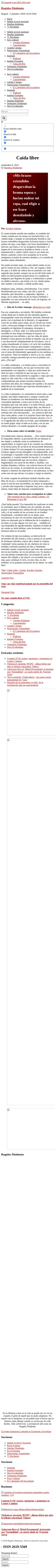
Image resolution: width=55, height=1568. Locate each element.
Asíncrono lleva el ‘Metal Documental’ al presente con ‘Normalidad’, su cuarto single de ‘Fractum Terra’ (30, 672)
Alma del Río (19, 642)
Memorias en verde (41, 307)
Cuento (22, 570)
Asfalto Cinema (14, 626)
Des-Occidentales (15, 647)
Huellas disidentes (15, 612)
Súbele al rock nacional (18, 610)
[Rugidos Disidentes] (15, 2)
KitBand (17, 636)
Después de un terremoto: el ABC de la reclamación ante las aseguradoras (25, 683)
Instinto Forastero (15, 639)
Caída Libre (12, 570)
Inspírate (11, 634)
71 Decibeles (13, 615)
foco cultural (13, 618)
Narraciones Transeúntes (12, 573)
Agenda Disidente (21, 620)
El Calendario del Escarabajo (26, 631)
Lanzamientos (19, 623)
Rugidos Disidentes (12, 8)
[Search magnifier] (4, 118)
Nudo (38, 431)
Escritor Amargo (13, 228)
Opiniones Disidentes (17, 644)
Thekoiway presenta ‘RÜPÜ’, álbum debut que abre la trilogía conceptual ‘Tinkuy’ (29, 665)
